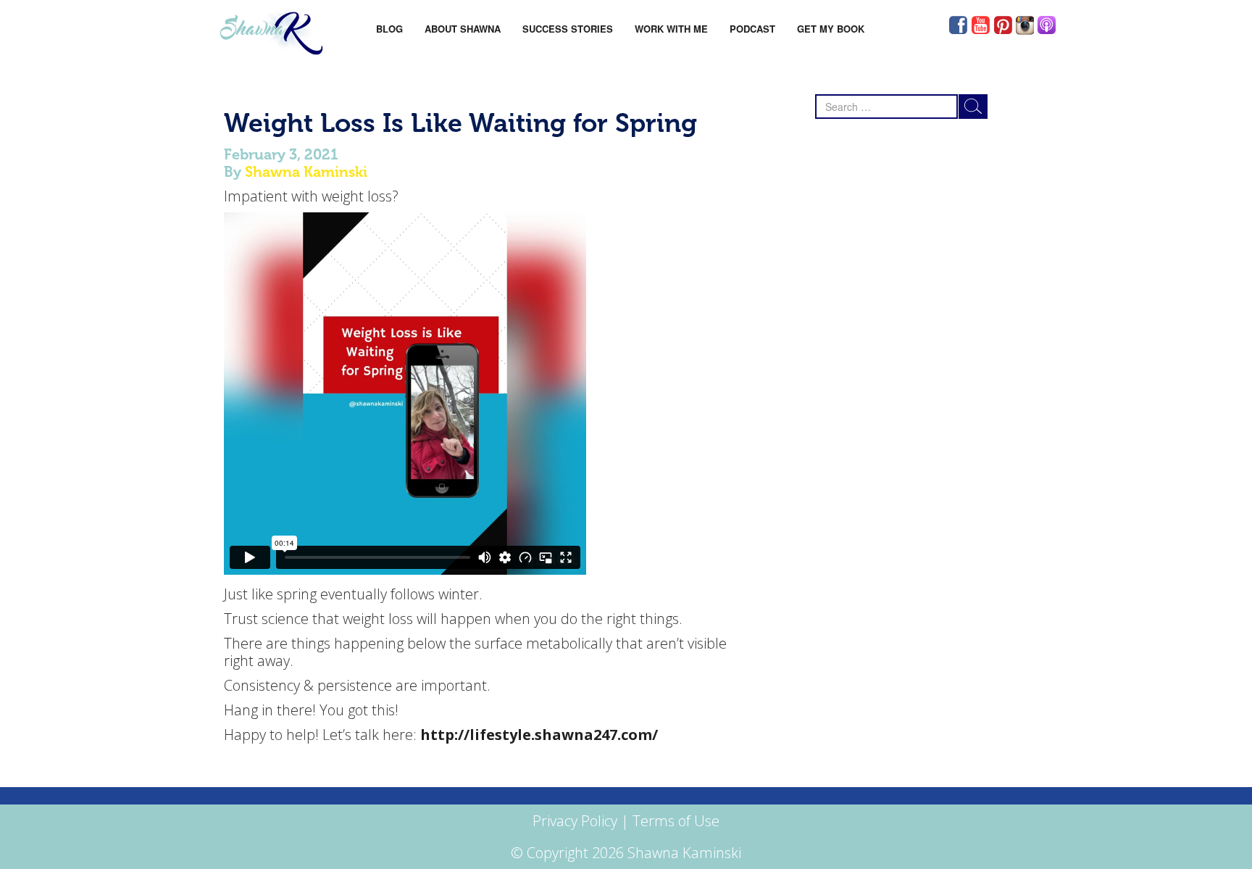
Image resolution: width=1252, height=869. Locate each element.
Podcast (752, 29)
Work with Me (671, 29)
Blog (389, 29)
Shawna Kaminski (306, 171)
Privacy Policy (575, 821)
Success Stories (567, 29)
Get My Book (830, 29)
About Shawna (463, 29)
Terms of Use (676, 821)
